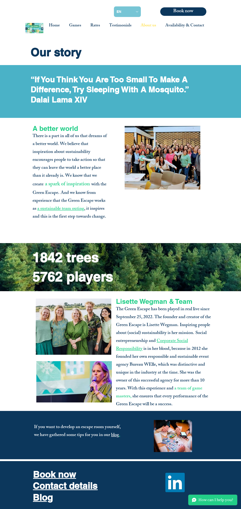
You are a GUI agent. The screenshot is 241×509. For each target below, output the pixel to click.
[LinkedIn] (175, 482)
